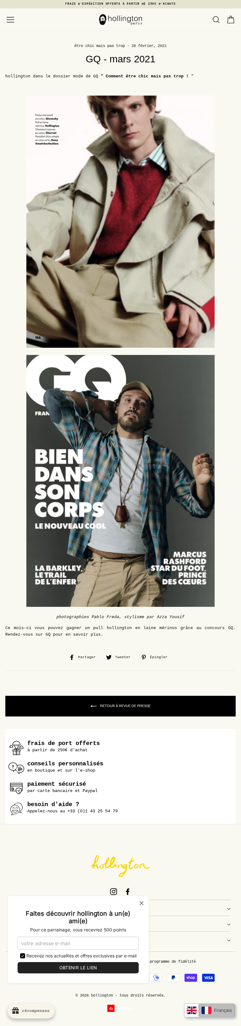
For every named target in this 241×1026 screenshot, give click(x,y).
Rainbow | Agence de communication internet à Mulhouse (120, 1008)
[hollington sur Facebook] (127, 891)
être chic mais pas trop (99, 46)
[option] (120, 4)
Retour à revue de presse (125, 706)
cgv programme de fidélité (168, 962)
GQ (48, 634)
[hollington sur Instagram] (113, 891)
